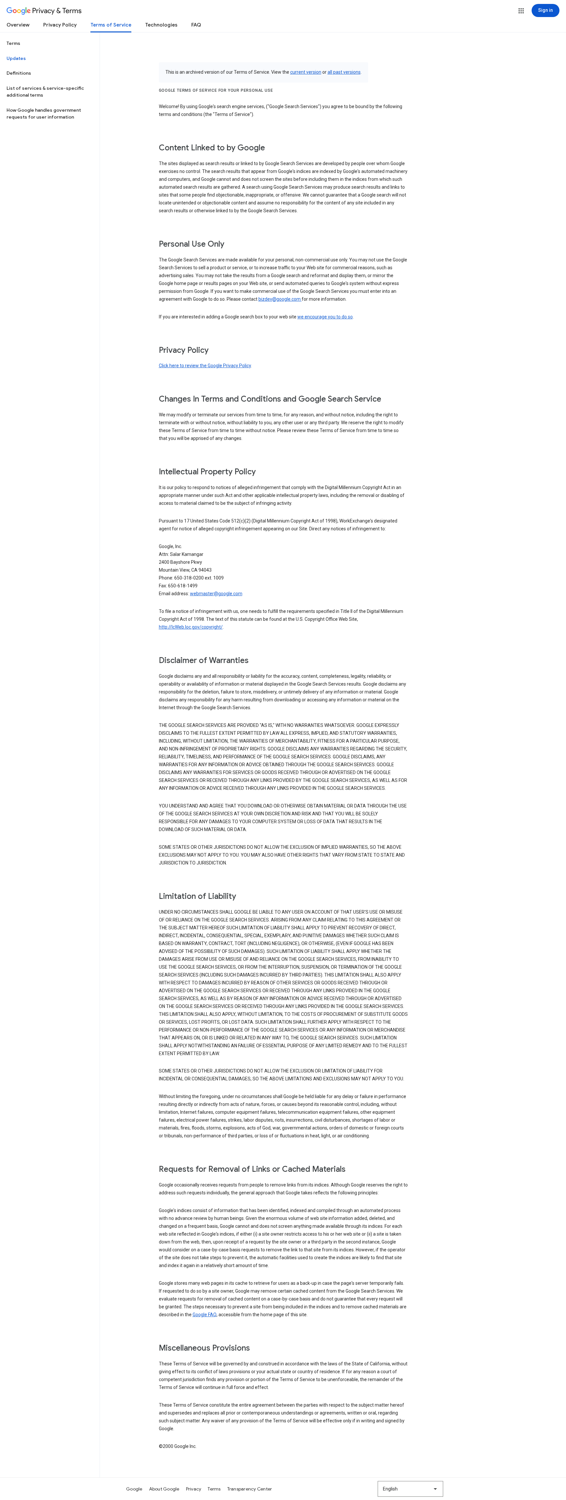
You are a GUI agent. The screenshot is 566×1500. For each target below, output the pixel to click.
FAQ (196, 25)
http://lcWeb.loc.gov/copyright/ (191, 627)
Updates (16, 58)
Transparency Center (249, 1489)
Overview (18, 25)
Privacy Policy (60, 25)
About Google (164, 1489)
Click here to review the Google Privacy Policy (205, 365)
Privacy (193, 1489)
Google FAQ (205, 1314)
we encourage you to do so (325, 316)
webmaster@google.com (216, 593)
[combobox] (410, 1489)
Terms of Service (110, 25)
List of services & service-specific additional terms (45, 91)
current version (305, 72)
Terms (13, 43)
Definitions (19, 73)
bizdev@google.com (280, 299)
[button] (521, 10)
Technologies (161, 25)
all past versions (344, 72)
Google (134, 1489)
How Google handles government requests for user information (44, 113)
